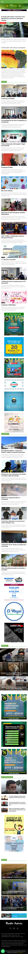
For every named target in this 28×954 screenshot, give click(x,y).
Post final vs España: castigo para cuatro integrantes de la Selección (12, 908)
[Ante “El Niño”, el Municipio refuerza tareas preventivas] (14, 228)
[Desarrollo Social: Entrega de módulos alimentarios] (14, 204)
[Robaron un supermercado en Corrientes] (14, 490)
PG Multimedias (20, 952)
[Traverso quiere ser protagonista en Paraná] (14, 871)
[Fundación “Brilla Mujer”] (14, 297)
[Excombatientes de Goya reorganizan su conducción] (14, 112)
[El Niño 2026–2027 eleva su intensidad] (14, 59)
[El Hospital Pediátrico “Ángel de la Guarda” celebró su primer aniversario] (14, 443)
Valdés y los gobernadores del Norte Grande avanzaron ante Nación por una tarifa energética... (17, 810)
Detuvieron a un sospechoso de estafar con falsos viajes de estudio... (13, 475)
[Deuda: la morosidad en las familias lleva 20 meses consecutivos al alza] (14, 683)
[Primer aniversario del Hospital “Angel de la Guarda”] (14, 136)
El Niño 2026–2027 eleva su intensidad (13, 47)
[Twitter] (17, 928)
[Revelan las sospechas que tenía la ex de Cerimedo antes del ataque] (14, 655)
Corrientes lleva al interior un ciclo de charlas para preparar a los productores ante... (17, 803)
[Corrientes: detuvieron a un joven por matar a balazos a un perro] (14, 513)
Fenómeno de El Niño (8, 98)
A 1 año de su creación (8, 259)
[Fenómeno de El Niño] (14, 91)
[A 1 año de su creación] (14, 251)
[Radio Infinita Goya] (14, 6)
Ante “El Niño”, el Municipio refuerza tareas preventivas (12, 236)
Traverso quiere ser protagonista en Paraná (13, 877)
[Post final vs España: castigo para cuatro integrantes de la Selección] (14, 903)
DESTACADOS (4, 67)
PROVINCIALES (4, 448)
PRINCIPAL (3, 22)
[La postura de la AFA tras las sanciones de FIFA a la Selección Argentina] (14, 887)
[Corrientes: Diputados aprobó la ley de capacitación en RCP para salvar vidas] (4, 798)
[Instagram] (14, 928)
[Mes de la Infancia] (14, 183)
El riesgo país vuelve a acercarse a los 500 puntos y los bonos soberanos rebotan (13, 18)
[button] (2, 1)
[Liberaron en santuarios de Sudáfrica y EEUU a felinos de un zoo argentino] (14, 669)
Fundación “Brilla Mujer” (8, 305)
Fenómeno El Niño (7, 167)
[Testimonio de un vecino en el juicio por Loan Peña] (14, 537)
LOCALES (3, 96)
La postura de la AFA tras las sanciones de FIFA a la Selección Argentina (13, 892)
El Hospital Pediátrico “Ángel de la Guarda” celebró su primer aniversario (13, 451)
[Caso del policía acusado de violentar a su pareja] (14, 560)
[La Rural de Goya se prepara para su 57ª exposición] (14, 273)
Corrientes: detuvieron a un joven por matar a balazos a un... (13, 522)
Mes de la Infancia (7, 190)
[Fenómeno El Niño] (14, 159)
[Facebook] (10, 928)
